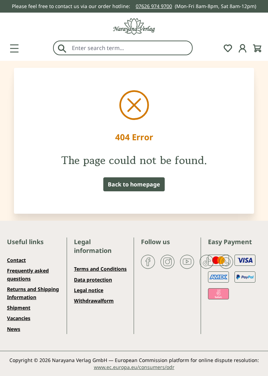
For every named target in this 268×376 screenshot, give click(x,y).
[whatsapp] (226, 261)
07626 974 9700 (154, 6)
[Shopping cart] (257, 48)
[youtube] (187, 261)
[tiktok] (207, 261)
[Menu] (14, 48)
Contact (16, 260)
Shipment (18, 307)
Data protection (93, 279)
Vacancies (18, 318)
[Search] (62, 48)
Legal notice (88, 290)
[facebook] (148, 261)
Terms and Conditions (100, 268)
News (13, 329)
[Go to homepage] (134, 26)
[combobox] (130, 48)
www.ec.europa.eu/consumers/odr (134, 367)
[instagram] (167, 261)
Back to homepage (134, 184)
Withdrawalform (94, 300)
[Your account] (242, 48)
